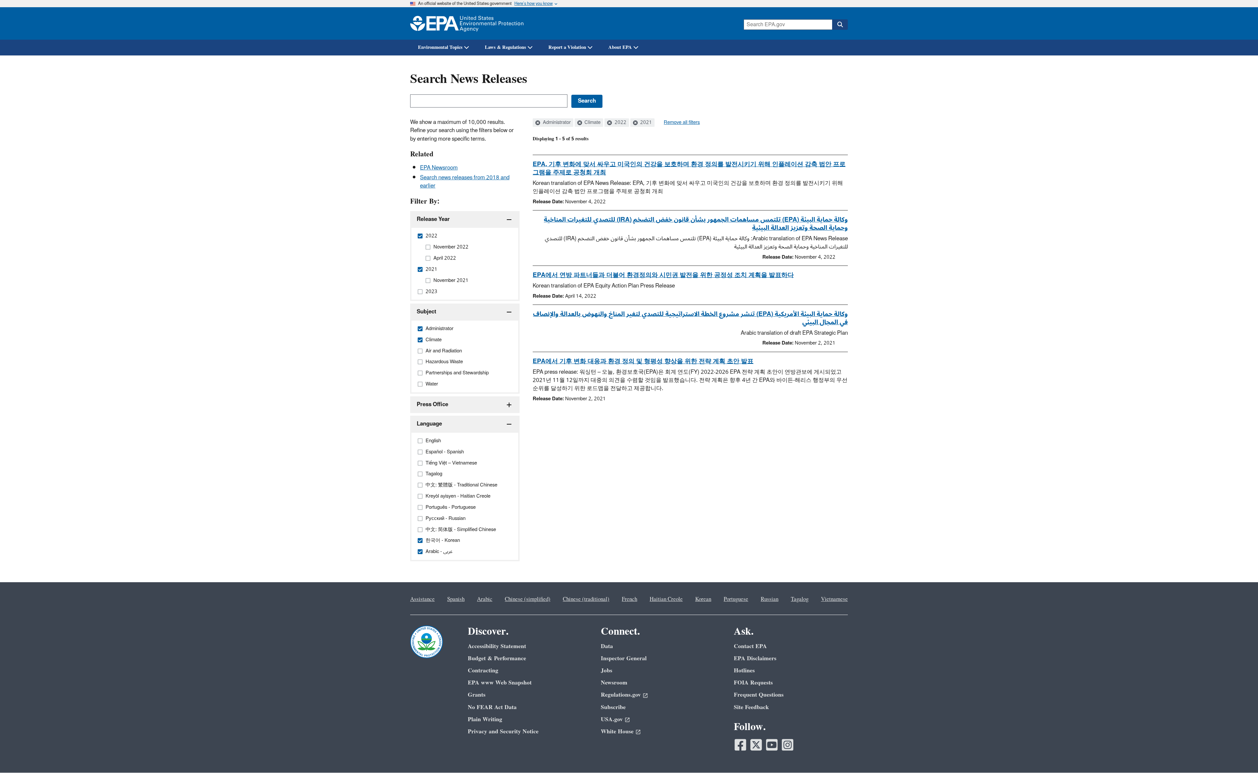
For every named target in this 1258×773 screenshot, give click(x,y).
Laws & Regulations (505, 47)
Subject (426, 312)
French (629, 599)
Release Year (433, 219)
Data (607, 646)
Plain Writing (485, 719)
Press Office (432, 404)
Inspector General (624, 658)
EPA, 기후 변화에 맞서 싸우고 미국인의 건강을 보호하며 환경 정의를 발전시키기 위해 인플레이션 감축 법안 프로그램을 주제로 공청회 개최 (689, 168)
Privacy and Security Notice (503, 731)
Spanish (456, 599)
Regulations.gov (621, 694)
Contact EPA (750, 646)
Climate (591, 122)
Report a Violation (567, 47)
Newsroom (614, 682)
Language (429, 424)
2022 (619, 122)
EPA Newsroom (439, 168)
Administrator (556, 122)
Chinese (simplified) (527, 599)
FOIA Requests (753, 682)
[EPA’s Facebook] (740, 744)
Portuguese (736, 599)
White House (617, 731)
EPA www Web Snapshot (500, 682)
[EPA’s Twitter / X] (756, 744)
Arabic (484, 599)
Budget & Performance (497, 658)
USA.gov (612, 719)
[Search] (840, 24)
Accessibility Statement (497, 646)
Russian (769, 599)
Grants (477, 694)
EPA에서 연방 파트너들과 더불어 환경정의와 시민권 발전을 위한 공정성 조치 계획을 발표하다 (663, 275)
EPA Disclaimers (755, 658)
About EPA (620, 47)
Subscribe (613, 707)
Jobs (606, 670)
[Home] (467, 23)
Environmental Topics (440, 47)
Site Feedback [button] (751, 707)
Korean (703, 599)
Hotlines (744, 670)
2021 (645, 122)
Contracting (483, 670)
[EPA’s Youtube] (771, 744)
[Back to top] (1240, 754)
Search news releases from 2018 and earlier (464, 182)
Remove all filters (682, 122)
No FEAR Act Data (492, 707)
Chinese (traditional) (586, 599)
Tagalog (800, 599)
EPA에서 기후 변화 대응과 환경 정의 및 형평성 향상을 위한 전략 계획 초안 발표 (643, 361)
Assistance (422, 599)
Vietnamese (834, 599)
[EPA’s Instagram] (787, 744)
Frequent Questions (759, 694)
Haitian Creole (666, 599)
